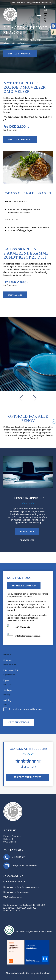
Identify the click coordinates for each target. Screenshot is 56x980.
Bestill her (27, 531)
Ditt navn (7, 654)
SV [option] (45, 18)
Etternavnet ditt (9, 664)
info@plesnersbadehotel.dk (39, 2)
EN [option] (45, 15)
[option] (48, 12)
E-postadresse (9, 674)
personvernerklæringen (30, 709)
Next (33, 398)
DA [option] (45, 12)
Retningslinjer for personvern (17, 892)
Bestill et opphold (20, 53)
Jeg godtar (25, 709)
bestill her (15, 294)
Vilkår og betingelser (13, 896)
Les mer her (27, 540)
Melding (6, 694)
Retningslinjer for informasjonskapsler (21, 887)
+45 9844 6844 (18, 2)
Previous (22, 398)
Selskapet (7, 684)
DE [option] (45, 21)
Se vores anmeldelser (27, 777)
